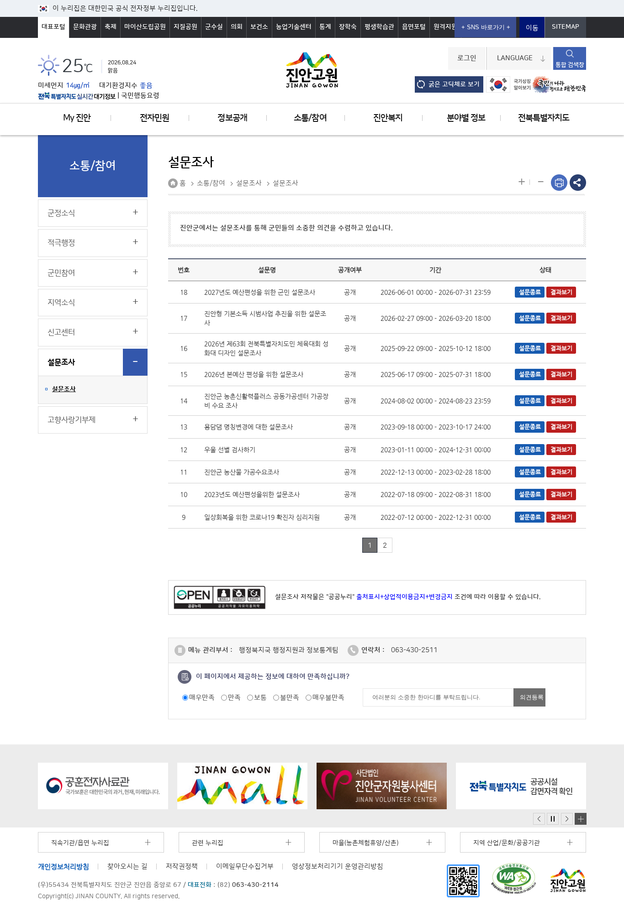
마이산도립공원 (145, 27)
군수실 (214, 27)
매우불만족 (328, 698)
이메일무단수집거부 (245, 866)
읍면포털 (414, 27)
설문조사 (61, 362)
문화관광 (85, 27)
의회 (237, 27)
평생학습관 (379, 27)
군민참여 (61, 273)
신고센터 (61, 332)
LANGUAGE (515, 58)
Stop (553, 819)
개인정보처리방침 (63, 866)
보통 (260, 698)
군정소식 (61, 213)
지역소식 (61, 303)
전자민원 (154, 118)
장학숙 (348, 27)
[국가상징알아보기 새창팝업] (508, 84)
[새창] (463, 881)
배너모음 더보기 (581, 819)
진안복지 (387, 118)
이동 (532, 28)
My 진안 (76, 118)
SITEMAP (565, 27)
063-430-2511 (414, 650)
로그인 (466, 58)
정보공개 (232, 118)
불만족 (289, 698)
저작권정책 (182, 866)
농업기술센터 (294, 27)
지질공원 (185, 27)
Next (567, 819)
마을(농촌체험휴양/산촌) (365, 843)
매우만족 (202, 698)
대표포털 (53, 27)
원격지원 (445, 27)
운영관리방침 (337, 866)
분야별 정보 (466, 118)
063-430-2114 (255, 885)
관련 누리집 (207, 843)
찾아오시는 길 (127, 866)
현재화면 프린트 (559, 182)
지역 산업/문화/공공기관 (506, 843)
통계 (325, 27)
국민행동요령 (140, 96)
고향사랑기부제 (71, 420)
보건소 (259, 27)
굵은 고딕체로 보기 (454, 84)
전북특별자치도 (543, 118)
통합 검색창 (569, 65)
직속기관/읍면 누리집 (80, 843)
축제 (110, 27)
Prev (539, 819)
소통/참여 (310, 118)
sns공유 (578, 182)
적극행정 (61, 243)
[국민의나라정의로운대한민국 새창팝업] (559, 84)
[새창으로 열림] (103, 786)
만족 (234, 698)
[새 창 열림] (77, 96)
